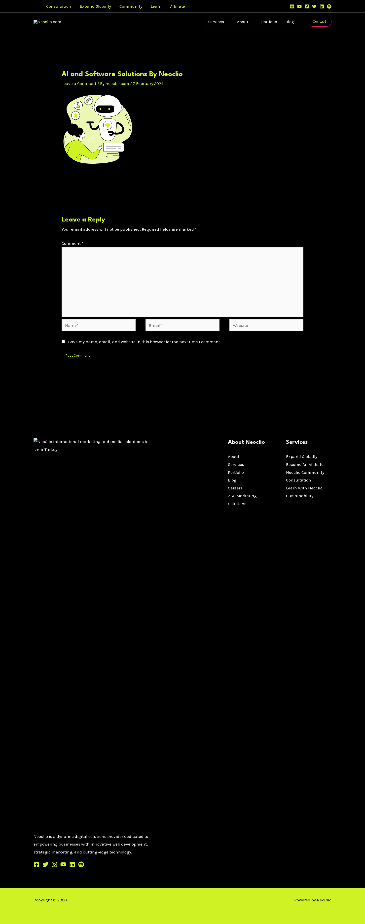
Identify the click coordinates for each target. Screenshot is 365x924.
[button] (35, 6)
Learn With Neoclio (304, 487)
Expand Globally (95, 6)
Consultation (58, 6)
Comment (72, 243)
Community (130, 6)
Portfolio (269, 21)
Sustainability (299, 495)
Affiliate (177, 6)
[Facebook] (307, 6)
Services (216, 21)
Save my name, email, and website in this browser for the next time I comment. (144, 341)
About (242, 21)
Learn (156, 6)
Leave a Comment (79, 83)
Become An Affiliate (305, 464)
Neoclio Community (305, 472)
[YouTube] (299, 6)
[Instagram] (292, 6)
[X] (45, 864)
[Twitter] (314, 6)
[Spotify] (329, 6)
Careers (235, 487)
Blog (290, 21)
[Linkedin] (322, 6)
